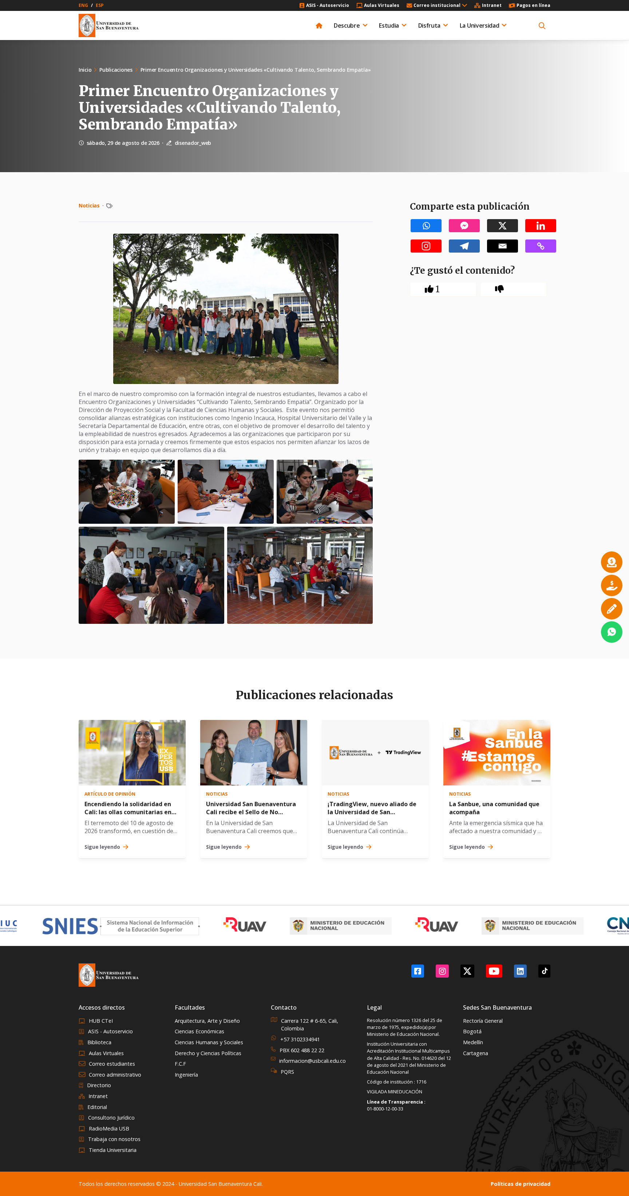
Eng (83, 5)
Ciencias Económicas (199, 1031)
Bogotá (472, 1031)
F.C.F (180, 1063)
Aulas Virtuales (381, 5)
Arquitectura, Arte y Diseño (207, 1020)
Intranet (492, 5)
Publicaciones (115, 69)
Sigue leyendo (102, 846)
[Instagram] (426, 246)
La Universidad (479, 25)
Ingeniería (186, 1074)
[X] (502, 225)
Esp (100, 5)
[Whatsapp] (426, 225)
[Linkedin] (540, 225)
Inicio (85, 69)
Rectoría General (483, 1020)
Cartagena (475, 1053)
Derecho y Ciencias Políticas (208, 1053)
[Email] (502, 246)
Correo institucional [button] (437, 5)
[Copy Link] (540, 246)
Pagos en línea (533, 5)
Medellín (473, 1042)
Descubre (347, 25)
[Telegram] (464, 246)
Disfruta (429, 25)
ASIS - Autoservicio (327, 5)
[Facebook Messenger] (464, 225)
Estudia (389, 25)
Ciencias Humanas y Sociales (209, 1042)
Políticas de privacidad (520, 1183)
